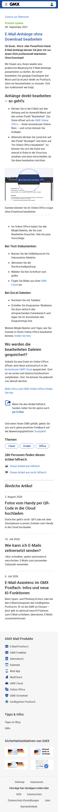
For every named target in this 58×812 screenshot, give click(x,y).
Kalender (15, 665)
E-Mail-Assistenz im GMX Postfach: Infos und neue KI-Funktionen (27, 587)
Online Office (17, 689)
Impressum (36, 782)
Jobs (47, 800)
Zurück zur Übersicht (17, 17)
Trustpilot (39, 431)
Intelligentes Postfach (22, 702)
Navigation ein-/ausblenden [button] (6, 4)
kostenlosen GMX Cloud (18, 369)
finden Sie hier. (22, 336)
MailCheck (16, 677)
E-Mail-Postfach (19, 646)
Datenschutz (34, 794)
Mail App (15, 671)
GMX (15, 4)
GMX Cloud (16, 683)
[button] (51, 4)
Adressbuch (17, 659)
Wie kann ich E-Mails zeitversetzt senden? (23, 548)
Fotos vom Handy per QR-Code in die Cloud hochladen (27, 508)
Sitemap (19, 782)
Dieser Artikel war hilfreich (25, 466)
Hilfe (7, 728)
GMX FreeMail (18, 652)
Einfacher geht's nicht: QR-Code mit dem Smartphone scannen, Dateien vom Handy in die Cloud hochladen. (29, 523)
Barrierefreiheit (29, 806)
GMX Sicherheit (19, 695)
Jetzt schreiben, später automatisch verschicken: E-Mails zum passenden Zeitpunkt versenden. (26, 560)
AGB (18, 794)
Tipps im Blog (12, 722)
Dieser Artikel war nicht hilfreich (28, 472)
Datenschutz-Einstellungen (23, 800)
